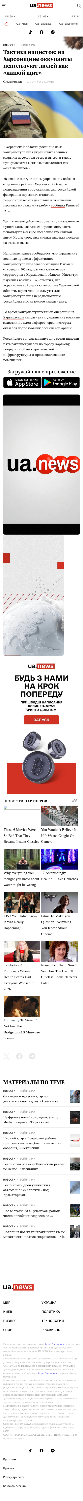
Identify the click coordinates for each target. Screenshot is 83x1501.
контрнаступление (18, 264)
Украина (49, 1302)
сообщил (58, 205)
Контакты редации (14, 1486)
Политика (51, 1311)
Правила (8, 1468)
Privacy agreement (14, 1477)
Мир (6, 1302)
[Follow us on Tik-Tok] (30, 32)
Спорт (8, 1330)
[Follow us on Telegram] (53, 32)
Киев (7, 1311)
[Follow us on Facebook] (41, 32)
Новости (9, 45)
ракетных (19, 344)
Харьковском (13, 317)
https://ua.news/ (54, 1344)
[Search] (79, 5)
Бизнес (9, 1321)
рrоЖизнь (51, 1330)
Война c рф (27, 45)
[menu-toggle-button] (4, 5)
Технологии (53, 1321)
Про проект (10, 1459)
